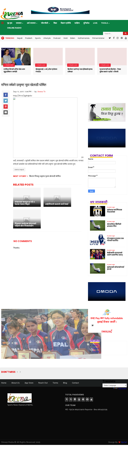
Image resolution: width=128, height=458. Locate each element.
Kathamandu (84, 38)
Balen (72, 38)
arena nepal (19, 169)
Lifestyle (47, 38)
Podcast (57, 38)
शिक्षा (55, 23)
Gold (66, 38)
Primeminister (98, 38)
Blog (65, 383)
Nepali (19, 38)
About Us (15, 383)
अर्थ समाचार (31, 23)
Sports (38, 38)
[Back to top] (121, 452)
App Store (29, 383)
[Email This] (6, 112)
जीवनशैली (44, 23)
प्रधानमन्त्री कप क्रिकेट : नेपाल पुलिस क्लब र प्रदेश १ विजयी (110, 70)
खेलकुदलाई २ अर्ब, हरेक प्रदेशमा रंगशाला (46, 70)
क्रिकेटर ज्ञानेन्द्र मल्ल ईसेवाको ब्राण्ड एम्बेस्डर (80, 70)
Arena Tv (42, 91)
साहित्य (77, 23)
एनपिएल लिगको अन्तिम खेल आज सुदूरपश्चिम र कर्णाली (14, 70)
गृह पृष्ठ (9, 23)
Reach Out (43, 383)
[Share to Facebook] (6, 95)
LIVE (95, 23)
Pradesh (28, 38)
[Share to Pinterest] (6, 106)
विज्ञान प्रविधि (66, 23)
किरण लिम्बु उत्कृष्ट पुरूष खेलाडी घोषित (45, 176)
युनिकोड (86, 23)
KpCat (124, 442)
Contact (75, 383)
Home (3, 383)
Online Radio (14, 28)
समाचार (19, 23)
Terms (55, 383)
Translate (122, 388)
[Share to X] (6, 101)
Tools (104, 23)
